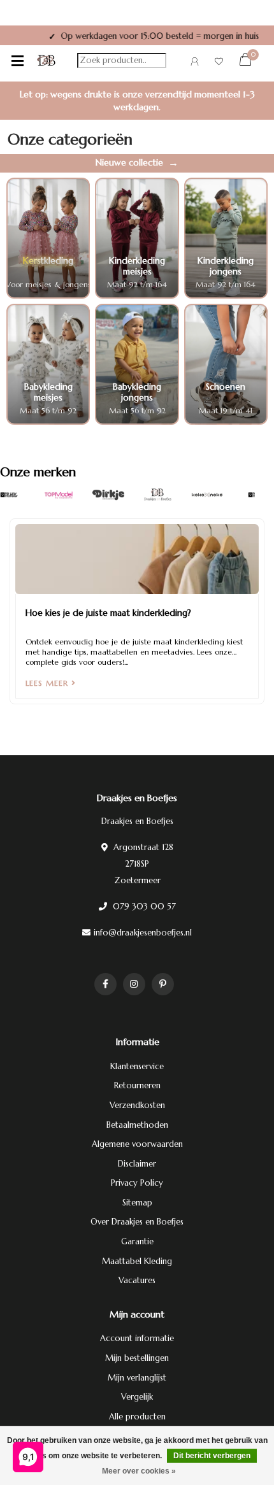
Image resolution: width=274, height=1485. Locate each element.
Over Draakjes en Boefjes (137, 1221)
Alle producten (137, 1416)
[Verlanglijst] (219, 63)
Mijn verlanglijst (137, 1377)
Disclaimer (137, 1163)
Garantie (137, 1241)
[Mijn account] (195, 63)
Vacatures (137, 1280)
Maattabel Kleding (137, 1261)
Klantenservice (137, 1066)
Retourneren (137, 1085)
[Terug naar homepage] (46, 60)
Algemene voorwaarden (137, 1144)
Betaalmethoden (137, 1124)
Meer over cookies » (139, 1471)
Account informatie (137, 1338)
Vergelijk (137, 1396)
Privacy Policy (137, 1182)
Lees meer (48, 683)
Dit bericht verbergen (211, 1455)
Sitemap (137, 1202)
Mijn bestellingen (137, 1358)
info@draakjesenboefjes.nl (143, 932)
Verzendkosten (137, 1105)
